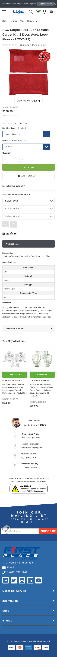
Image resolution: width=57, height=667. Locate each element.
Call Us (6, 529)
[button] (51, 12)
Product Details (12, 244)
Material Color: (14, 140)
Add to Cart (15, 375)
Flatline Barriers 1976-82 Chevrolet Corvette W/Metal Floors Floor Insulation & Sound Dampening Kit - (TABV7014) (41, 390)
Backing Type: (14, 128)
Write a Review (39, 45)
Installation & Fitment (15, 328)
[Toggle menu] (4, 11)
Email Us (12, 567)
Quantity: (6, 153)
